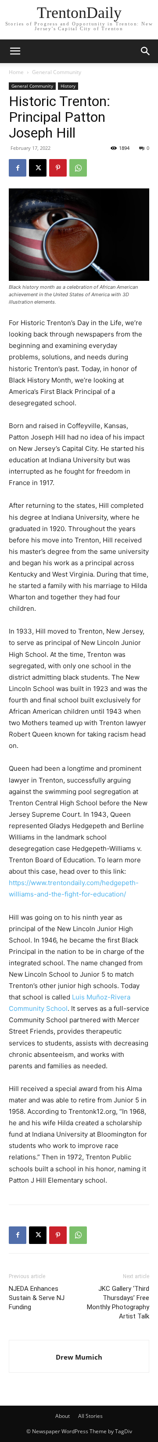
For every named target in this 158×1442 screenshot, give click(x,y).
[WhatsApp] (78, 168)
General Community (56, 72)
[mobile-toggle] (15, 51)
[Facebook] (17, 168)
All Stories (90, 1416)
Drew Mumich (79, 1357)
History (68, 86)
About (62, 1416)
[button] (145, 51)
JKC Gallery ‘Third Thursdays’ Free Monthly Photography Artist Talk (118, 1302)
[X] (38, 168)
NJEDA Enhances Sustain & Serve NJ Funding (37, 1298)
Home (16, 72)
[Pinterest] (58, 168)
